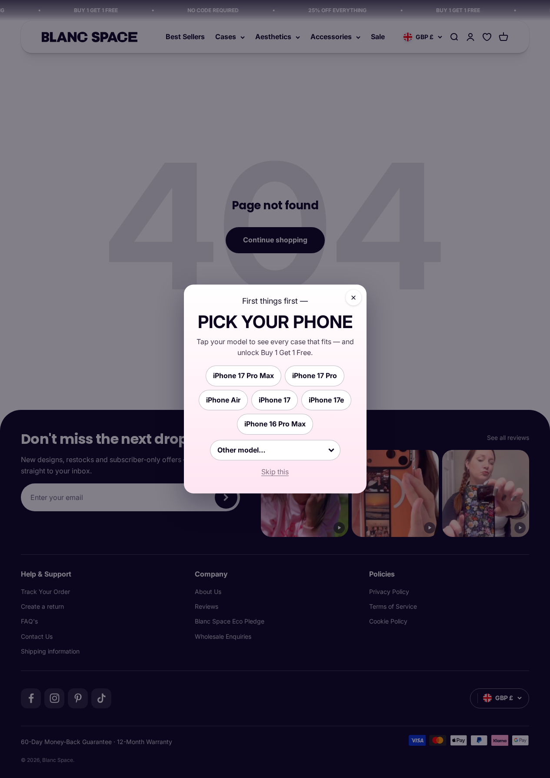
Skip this (275, 471)
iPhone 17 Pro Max (243, 375)
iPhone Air (223, 400)
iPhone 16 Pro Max (275, 423)
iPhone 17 (274, 400)
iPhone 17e (326, 400)
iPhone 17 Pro (314, 375)
